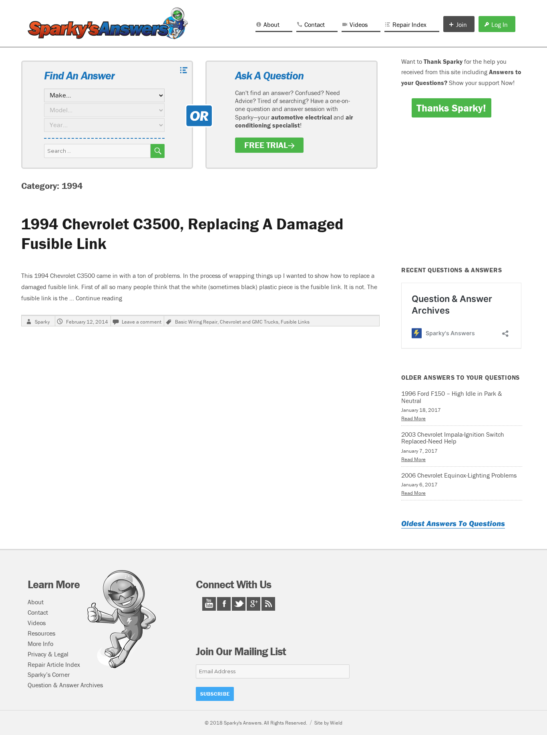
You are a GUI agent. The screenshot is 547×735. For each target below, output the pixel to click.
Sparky (42, 321)
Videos (359, 24)
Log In (499, 24)
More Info (40, 644)
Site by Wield (328, 722)
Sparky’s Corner (49, 674)
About (271, 24)
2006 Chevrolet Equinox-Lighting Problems (459, 475)
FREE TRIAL (266, 145)
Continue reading (99, 298)
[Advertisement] (462, 197)
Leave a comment (141, 321)
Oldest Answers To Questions (453, 523)
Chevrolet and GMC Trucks (249, 321)
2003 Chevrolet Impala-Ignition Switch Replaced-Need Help (452, 437)
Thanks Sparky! (451, 107)
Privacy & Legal (48, 654)
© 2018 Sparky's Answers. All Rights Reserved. (256, 722)
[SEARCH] (158, 151)
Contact (314, 24)
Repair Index (409, 24)
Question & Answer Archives (65, 685)
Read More (413, 418)
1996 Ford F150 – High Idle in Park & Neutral (451, 397)
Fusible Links (295, 321)
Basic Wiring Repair (196, 321)
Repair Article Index (54, 664)
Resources (41, 633)
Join (461, 24)
